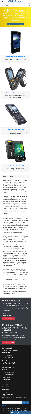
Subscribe (25, 402)
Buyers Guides (6, 387)
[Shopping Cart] (2, 1)
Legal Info (5, 384)
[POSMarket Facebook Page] (3, 405)
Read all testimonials (8, 318)
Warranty (4, 392)
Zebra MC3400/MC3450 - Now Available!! (15, 329)
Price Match (5, 389)
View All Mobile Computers (15, 24)
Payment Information (8, 372)
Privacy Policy (6, 377)
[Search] (29, 5)
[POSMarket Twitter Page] (5, 405)
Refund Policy (6, 379)
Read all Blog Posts (8, 342)
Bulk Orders (5, 382)
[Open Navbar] (29, 1)
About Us (4, 369)
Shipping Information (8, 374)
